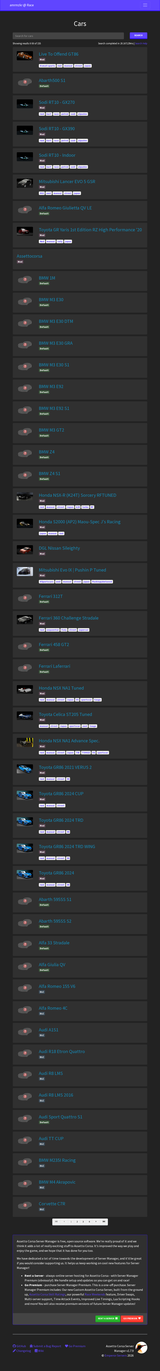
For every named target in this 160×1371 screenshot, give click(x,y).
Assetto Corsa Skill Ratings (47, 1294)
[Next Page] (96, 1222)
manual (68, 65)
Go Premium (130, 1318)
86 (68, 778)
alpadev (82, 113)
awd (48, 193)
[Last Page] (104, 1222)
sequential (52, 629)
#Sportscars (46, 581)
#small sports (47, 65)
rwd (59, 65)
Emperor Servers (116, 1355)
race (56, 113)
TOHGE (86, 752)
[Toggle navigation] (145, 5)
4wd (42, 241)
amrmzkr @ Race (22, 5)
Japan (70, 507)
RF (92, 507)
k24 (78, 507)
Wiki (40, 1351)
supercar (83, 629)
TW (77, 752)
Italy (64, 629)
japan (87, 65)
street (78, 65)
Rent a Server (106, 1318)
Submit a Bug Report (47, 1346)
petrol (64, 113)
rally (59, 241)
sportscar (86, 699)
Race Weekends (95, 1294)
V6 (77, 699)
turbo (85, 507)
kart (48, 113)
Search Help (141, 43)
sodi (73, 113)
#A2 (42, 193)
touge (97, 699)
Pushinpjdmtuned (102, 581)
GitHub (21, 1346)
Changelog (23, 1351)
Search (138, 35)
